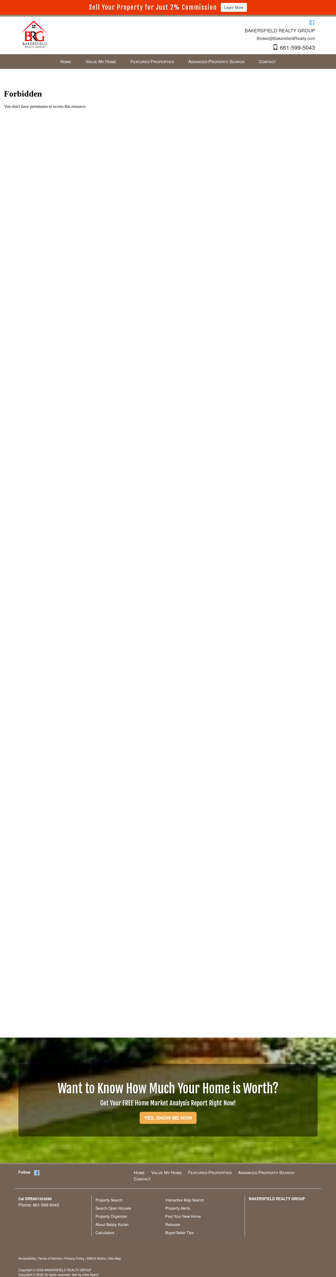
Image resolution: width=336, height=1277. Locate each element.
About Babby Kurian (112, 1224)
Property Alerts (177, 1208)
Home (139, 1172)
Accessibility (27, 1258)
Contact (142, 1179)
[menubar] (168, 61)
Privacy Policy (74, 1258)
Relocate (172, 1224)
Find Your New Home (183, 1216)
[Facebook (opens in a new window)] (312, 22)
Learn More (234, 7)
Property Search (109, 1200)
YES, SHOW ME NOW (168, 1117)
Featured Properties (210, 1172)
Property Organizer (111, 1216)
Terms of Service (50, 1258)
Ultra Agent (90, 1274)
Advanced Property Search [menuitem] (216, 61)
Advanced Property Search (266, 1172)
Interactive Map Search (184, 1200)
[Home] (33, 34)
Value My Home (166, 1172)
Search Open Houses (113, 1208)
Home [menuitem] (65, 61)
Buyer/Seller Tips (179, 1232)
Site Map (114, 1258)
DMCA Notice (96, 1258)
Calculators (105, 1232)
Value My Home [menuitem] (101, 61)
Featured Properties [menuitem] (152, 61)
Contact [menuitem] (267, 61)
